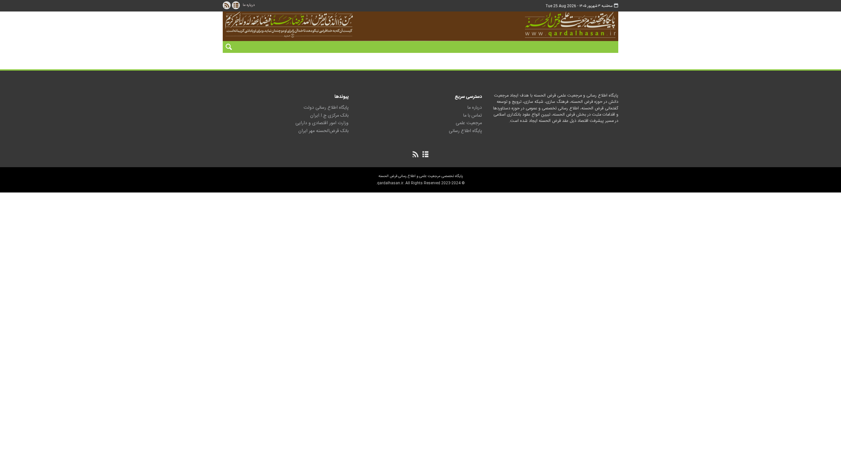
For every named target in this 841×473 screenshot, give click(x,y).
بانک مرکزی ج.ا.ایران (329, 116)
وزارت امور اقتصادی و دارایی (322, 123)
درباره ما (249, 5)
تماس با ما (472, 116)
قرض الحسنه (533, 24)
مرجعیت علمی (469, 123)
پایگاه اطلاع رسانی (465, 131)
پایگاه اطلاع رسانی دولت (326, 108)
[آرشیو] (236, 5)
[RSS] (227, 5)
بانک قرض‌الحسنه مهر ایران (323, 131)
